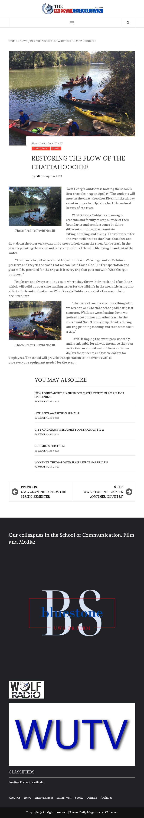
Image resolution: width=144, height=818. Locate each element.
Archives (106, 797)
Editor (40, 176)
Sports (79, 797)
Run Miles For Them (50, 446)
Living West (41, 148)
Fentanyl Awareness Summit (57, 413)
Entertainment (44, 797)
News (56, 148)
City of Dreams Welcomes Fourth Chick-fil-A (69, 429)
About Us (14, 797)
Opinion (92, 797)
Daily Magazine (90, 812)
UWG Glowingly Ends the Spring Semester (43, 491)
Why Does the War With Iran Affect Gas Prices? (71, 462)
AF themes (111, 812)
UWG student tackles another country (103, 491)
